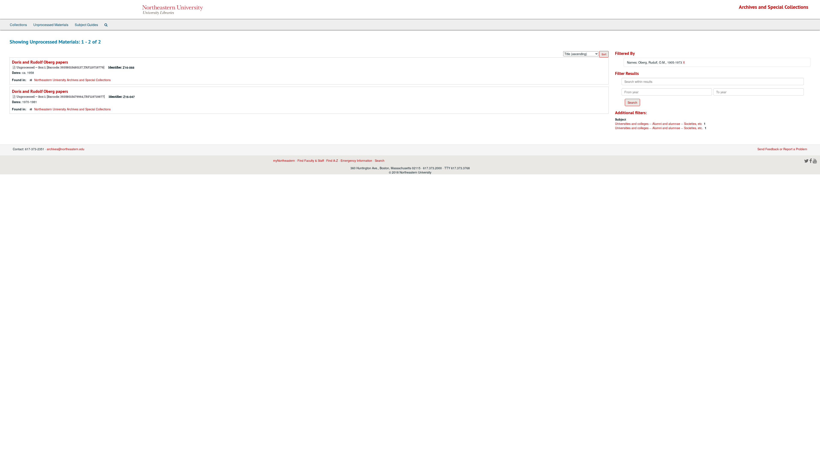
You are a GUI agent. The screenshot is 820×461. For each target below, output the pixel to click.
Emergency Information (356, 160)
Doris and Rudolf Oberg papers (40, 62)
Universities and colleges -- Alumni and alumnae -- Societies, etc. (659, 128)
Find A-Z (332, 160)
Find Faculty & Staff (310, 160)
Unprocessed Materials (50, 24)
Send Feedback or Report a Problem (782, 149)
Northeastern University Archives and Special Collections (72, 80)
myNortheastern (284, 160)
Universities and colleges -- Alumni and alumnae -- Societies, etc (659, 123)
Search (379, 160)
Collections (18, 24)
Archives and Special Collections (773, 7)
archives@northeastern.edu (65, 149)
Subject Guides (86, 24)
